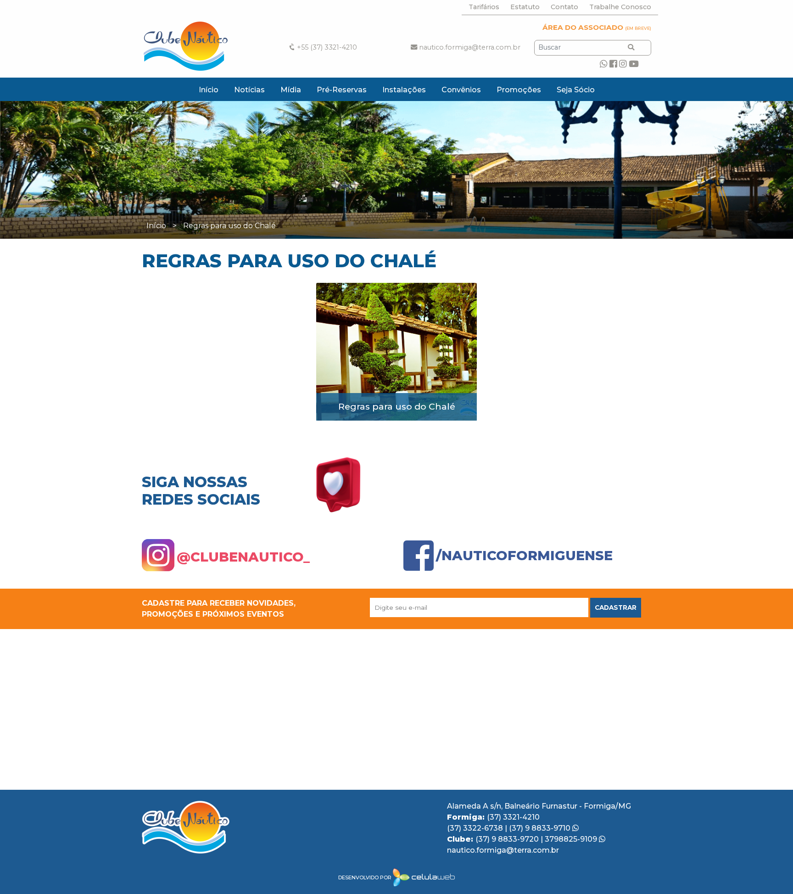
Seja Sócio (576, 89)
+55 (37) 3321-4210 (326, 47)
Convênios (461, 89)
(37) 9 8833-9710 (540, 828)
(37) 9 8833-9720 (508, 839)
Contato (564, 7)
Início (208, 89)
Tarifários (484, 7)
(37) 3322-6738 (476, 828)
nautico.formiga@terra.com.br (468, 47)
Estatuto (525, 7)
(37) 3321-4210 (513, 817)
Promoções (519, 89)
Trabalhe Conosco (620, 7)
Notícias (249, 89)
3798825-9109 (572, 839)
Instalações (404, 89)
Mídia (290, 89)
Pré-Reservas (342, 89)
